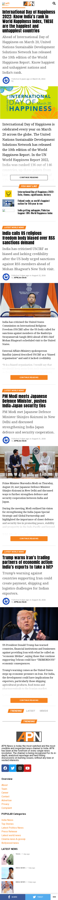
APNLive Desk (20, 278)
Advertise (6, 800)
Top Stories (7, 823)
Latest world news (11, 835)
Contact (5, 796)
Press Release (9, 831)
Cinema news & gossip (13, 839)
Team (4, 789)
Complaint (6, 808)
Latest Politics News (12, 827)
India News (7, 820)
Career (4, 792)
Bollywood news (10, 843)
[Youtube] (27, 768)
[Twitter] (12, 768)
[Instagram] (20, 768)
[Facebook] (5, 768)
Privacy (5, 804)
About (4, 785)
